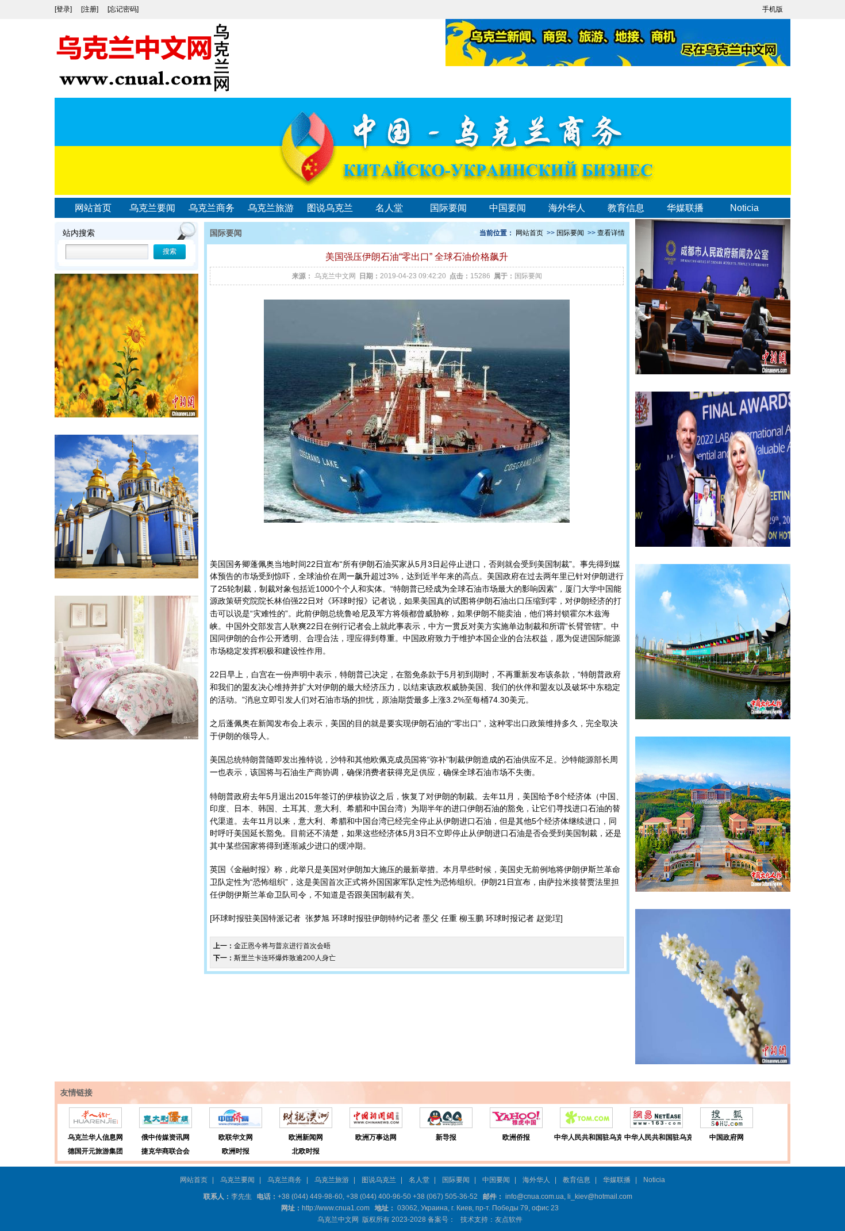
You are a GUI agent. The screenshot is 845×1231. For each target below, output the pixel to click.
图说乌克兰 (330, 208)
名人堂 (389, 208)
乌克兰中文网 (335, 276)
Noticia (744, 208)
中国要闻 (507, 208)
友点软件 (509, 1219)
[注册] (90, 9)
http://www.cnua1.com (336, 1208)
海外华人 (566, 208)
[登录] (64, 9)
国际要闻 (448, 208)
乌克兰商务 (212, 208)
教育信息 (626, 208)
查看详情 (611, 233)
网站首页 (93, 208)
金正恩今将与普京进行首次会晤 (282, 946)
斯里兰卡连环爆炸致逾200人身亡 (285, 958)
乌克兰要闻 (152, 208)
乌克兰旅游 (271, 208)
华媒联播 (685, 208)
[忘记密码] (123, 9)
